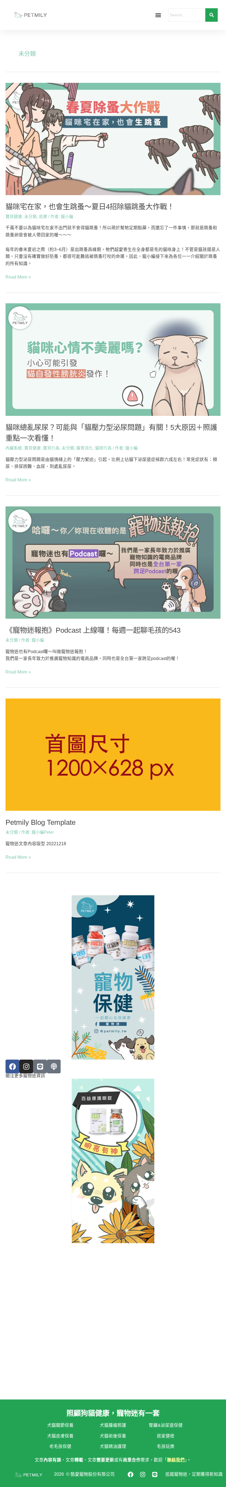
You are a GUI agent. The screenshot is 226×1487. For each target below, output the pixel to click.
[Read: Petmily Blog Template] (113, 755)
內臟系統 (14, 448)
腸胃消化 (84, 448)
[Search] (211, 15)
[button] (158, 15)
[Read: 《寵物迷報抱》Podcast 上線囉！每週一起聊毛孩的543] (113, 562)
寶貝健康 (14, 216)
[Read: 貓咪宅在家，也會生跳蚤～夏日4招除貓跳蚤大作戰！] (113, 139)
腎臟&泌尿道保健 (166, 1425)
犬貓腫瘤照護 (113, 1425)
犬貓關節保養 (60, 1425)
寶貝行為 (51, 448)
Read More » (18, 276)
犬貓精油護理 (113, 1446)
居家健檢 (165, 1436)
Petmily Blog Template (41, 822)
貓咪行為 (103, 448)
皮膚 (43, 216)
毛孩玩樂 (165, 1446)
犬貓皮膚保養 (60, 1436)
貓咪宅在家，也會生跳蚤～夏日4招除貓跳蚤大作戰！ (90, 207)
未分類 (30, 216)
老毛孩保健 (60, 1446)
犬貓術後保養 (113, 1436)
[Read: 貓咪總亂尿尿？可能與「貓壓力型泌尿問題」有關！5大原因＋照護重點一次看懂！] (113, 359)
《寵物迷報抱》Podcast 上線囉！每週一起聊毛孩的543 (93, 630)
